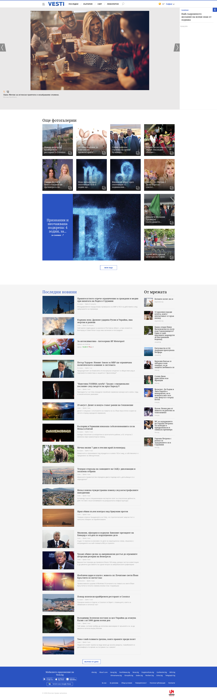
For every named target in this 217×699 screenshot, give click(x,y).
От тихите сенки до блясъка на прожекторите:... (88, 149)
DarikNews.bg (124, 672)
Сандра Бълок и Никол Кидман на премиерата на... (53, 184)
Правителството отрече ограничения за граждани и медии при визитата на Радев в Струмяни (107, 299)
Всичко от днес (91, 662)
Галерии (185, 10)
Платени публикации (157, 683)
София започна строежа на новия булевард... (121, 149)
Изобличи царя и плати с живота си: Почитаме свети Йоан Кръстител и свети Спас (107, 576)
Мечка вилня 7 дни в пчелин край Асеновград (101, 447)
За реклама (114, 683)
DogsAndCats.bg (148, 672)
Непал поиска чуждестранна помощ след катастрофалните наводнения (107, 491)
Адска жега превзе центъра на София (155, 255)
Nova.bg (136, 672)
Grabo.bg (139, 675)
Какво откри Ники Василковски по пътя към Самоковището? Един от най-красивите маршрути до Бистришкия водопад (165, 333)
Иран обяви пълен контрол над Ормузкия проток (102, 511)
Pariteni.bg (149, 675)
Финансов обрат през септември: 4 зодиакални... (123, 184)
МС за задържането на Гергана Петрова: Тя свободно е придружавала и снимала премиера (164, 425)
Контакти (171, 683)
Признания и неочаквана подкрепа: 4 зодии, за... (58, 225)
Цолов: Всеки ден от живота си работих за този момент (165, 410)
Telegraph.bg (170, 675)
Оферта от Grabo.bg (83, 344)
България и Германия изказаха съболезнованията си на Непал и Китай (106, 427)
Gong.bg (113, 672)
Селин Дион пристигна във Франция (161, 378)
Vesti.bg (56, 4)
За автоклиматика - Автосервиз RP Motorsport (100, 341)
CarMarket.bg (162, 672)
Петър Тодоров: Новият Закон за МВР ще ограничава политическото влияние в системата (104, 363)
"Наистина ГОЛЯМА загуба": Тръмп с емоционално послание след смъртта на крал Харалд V (103, 385)
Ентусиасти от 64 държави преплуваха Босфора (164, 350)
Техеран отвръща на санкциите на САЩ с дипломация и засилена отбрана (106, 470)
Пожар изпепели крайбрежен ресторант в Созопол (54, 149)
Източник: (6, 97)
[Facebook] (175, 686)
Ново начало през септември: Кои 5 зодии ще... (87, 184)
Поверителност (141, 683)
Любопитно (113, 4)
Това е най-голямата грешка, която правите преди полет (106, 639)
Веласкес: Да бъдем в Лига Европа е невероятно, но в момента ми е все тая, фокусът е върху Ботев (164, 394)
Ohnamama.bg (116, 675)
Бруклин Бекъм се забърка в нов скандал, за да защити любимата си (164, 364)
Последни (73, 4)
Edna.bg (159, 675)
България (87, 4)
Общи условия (126, 683)
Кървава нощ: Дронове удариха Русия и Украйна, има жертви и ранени (105, 321)
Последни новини (59, 292)
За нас (104, 683)
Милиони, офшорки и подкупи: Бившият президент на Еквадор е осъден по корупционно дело (105, 534)
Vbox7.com (103, 672)
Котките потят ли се (164, 299)
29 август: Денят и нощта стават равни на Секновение (105, 405)
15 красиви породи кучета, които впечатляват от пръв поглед (164, 315)
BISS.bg (172, 672)
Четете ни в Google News (62, 684)
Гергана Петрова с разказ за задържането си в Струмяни (163, 441)
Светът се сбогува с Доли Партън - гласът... (156, 184)
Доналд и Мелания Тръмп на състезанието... (155, 219)
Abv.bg (94, 672)
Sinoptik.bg (128, 675)
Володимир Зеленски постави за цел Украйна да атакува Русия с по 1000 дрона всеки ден (106, 619)
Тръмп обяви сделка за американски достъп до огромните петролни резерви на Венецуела (107, 555)
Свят (100, 4)
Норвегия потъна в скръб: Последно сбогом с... (156, 149)
